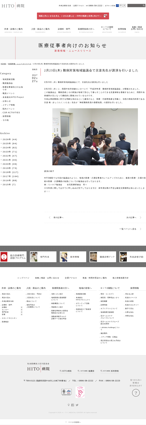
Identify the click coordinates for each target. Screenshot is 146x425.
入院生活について (33, 297)
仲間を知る (129, 316)
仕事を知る (129, 312)
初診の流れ (6, 294)
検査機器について (58, 303)
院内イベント (9, 109)
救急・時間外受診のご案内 (95, 278)
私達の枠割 (129, 301)
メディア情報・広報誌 (109, 337)
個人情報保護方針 (121, 278)
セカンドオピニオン (9, 318)
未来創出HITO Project (13, 97)
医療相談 (5, 322)
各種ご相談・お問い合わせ (47, 278)
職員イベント (9, 93)
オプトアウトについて (109, 308)
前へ (59, 217)
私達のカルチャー (132, 305)
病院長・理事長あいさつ (110, 297)
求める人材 (129, 294)
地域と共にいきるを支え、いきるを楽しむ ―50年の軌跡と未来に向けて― (70, 16)
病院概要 (104, 301)
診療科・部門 (7, 305)
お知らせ (7, 101)
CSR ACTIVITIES (11, 113)
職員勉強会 (8, 83)
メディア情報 (9, 105)
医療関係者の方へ (60, 288)
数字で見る (129, 308)
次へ (131, 217)
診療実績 (104, 305)
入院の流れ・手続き (34, 294)
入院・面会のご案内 (36, 288)
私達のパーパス (131, 297)
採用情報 (7, 116)
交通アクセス (78, 5)
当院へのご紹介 (57, 294)
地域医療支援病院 (107, 312)
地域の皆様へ (85, 288)
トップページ (23, 278)
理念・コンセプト (107, 294)
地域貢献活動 (9, 79)
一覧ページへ (128, 229)
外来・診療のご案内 (11, 288)
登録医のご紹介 (57, 307)
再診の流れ (6, 297)
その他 (6, 120)
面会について (32, 301)
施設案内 (104, 333)
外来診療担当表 (65, 5)
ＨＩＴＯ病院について (110, 288)
